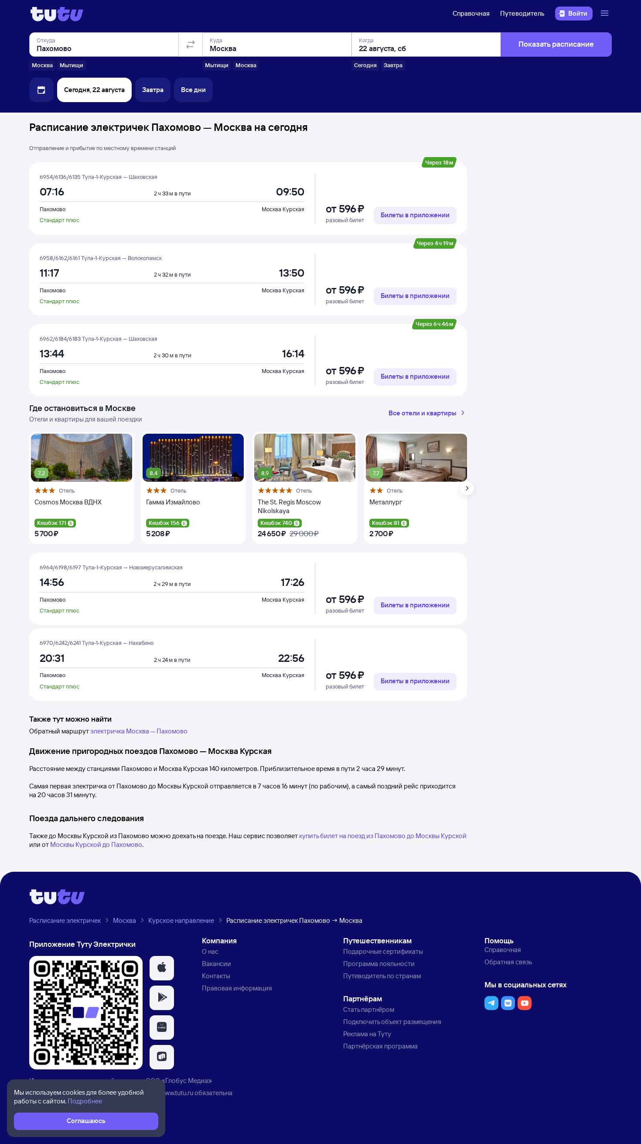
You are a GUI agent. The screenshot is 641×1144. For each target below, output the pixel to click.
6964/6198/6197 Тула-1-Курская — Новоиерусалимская (111, 567)
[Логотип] (57, 13)
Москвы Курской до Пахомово (96, 844)
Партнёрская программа (380, 1046)
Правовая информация (237, 988)
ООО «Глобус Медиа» (179, 1080)
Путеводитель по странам (382, 976)
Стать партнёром (368, 1009)
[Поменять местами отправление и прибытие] (190, 44)
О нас (210, 951)
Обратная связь (508, 962)
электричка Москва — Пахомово (139, 731)
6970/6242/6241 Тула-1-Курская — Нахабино (96, 642)
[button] (162, 968)
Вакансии (216, 963)
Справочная (471, 13)
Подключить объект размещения (392, 1021)
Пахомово (52, 209)
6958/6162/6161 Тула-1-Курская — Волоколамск (101, 257)
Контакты (216, 976)
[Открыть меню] (606, 13)
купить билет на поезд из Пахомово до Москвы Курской (383, 836)
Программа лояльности (379, 963)
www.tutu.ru (176, 1093)
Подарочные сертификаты (383, 951)
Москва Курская (283, 209)
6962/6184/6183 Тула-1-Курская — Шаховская (98, 338)
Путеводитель (522, 13)
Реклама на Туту (367, 1034)
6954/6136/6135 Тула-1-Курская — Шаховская (98, 176)
